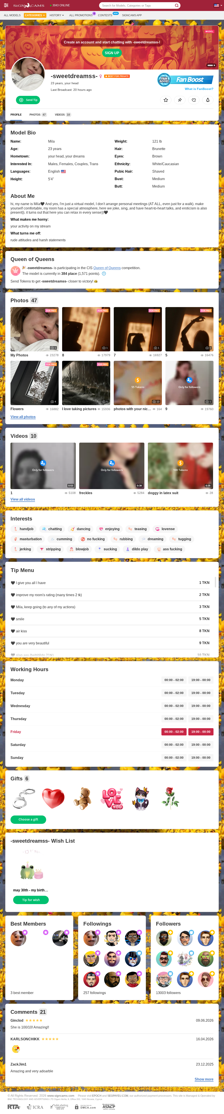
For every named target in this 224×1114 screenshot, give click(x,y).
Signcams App (132, 15)
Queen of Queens (107, 268)
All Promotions (81, 15)
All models (12, 15)
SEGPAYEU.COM (117, 1095)
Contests (105, 15)
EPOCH (97, 1095)
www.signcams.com (60, 1095)
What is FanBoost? (199, 89)
